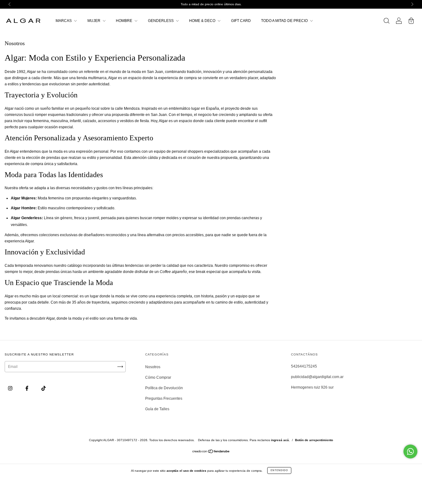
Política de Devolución (164, 388)
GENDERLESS (161, 21)
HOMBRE (124, 21)
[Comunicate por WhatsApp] (410, 451)
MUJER (94, 21)
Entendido (279, 470)
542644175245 (304, 366)
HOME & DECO (202, 21)
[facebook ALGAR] (27, 388)
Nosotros (152, 367)
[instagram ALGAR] (11, 388)
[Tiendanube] (211, 452)
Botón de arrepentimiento (314, 440)
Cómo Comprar (158, 377)
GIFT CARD (241, 21)
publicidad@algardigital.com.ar (317, 377)
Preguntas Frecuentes (163, 398)
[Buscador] (386, 21)
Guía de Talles (157, 409)
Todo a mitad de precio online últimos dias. (211, 4)
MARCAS (64, 21)
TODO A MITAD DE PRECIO (285, 21)
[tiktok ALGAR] (43, 388)
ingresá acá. (280, 440)
